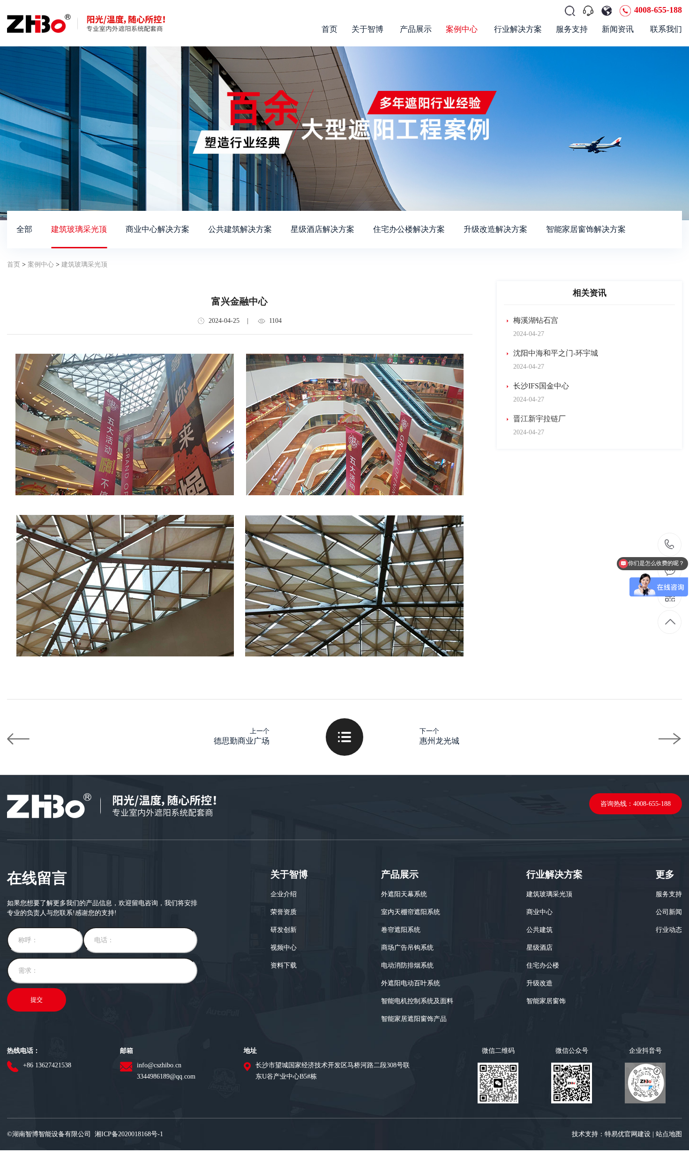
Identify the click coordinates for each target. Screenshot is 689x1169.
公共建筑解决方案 (240, 229)
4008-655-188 (658, 10)
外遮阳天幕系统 (404, 894)
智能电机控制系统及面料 (417, 1001)
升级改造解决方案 (495, 229)
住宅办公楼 (542, 965)
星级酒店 (539, 947)
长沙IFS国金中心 (540, 386)
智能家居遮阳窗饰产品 (414, 1018)
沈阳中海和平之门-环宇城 (554, 353)
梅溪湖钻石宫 (534, 320)
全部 (24, 229)
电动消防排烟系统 (407, 965)
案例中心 (41, 264)
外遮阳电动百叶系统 (410, 983)
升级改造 (539, 983)
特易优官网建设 (628, 1134)
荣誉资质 (283, 912)
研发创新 (283, 929)
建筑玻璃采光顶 (79, 229)
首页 (13, 264)
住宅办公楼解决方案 (409, 229)
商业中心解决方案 (157, 229)
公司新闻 (669, 912)
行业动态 (669, 929)
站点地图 (669, 1134)
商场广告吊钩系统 (407, 947)
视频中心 (283, 947)
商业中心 (539, 912)
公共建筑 (539, 929)
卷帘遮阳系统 (400, 929)
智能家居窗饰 (546, 1001)
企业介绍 (283, 894)
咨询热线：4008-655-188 (635, 803)
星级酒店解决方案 (322, 229)
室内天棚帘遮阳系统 (410, 912)
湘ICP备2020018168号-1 (129, 1134)
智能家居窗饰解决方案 (586, 229)
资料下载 (283, 965)
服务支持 (669, 894)
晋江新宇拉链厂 (538, 419)
